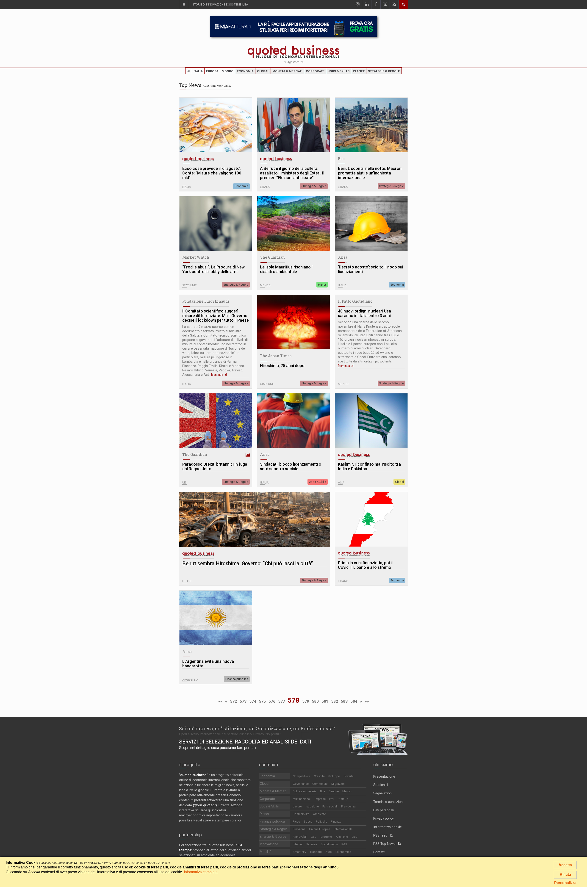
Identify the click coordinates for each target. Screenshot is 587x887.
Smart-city (299, 852)
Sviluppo (334, 776)
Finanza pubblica (236, 679)
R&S (344, 844)
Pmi (331, 799)
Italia (198, 71)
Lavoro (297, 806)
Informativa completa (201, 872)
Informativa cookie (387, 827)
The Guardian (272, 257)
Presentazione (384, 777)
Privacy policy (383, 819)
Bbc (341, 158)
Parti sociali (330, 806)
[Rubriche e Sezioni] (184, 4)
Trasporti (316, 852)
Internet (298, 844)
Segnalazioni (382, 793)
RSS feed (381, 835)
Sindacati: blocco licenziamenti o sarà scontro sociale (290, 466)
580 (315, 701)
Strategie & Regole (384, 71)
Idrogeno (326, 836)
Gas (313, 836)
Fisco (296, 821)
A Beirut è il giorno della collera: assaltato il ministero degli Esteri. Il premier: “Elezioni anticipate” (292, 173)
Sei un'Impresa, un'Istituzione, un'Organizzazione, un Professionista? (257, 728)
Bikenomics (343, 852)
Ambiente (319, 814)
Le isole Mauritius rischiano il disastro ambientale (286, 269)
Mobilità (265, 852)
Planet (359, 71)
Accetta (565, 865)
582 (334, 701)
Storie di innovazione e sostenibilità (220, 4)
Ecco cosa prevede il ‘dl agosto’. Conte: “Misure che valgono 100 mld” (211, 173)
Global (263, 71)
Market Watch (195, 257)
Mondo (227, 71)
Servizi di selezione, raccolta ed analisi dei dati (245, 741)
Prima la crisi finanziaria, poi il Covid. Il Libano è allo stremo (365, 565)
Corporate (315, 71)
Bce (322, 791)
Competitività (301, 776)
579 (305, 701)
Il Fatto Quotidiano (355, 301)
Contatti (379, 852)
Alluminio (342, 836)
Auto (328, 852)
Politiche (321, 821)
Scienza (311, 844)
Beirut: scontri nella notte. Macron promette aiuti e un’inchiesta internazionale (369, 173)
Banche (334, 791)
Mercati (347, 791)
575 (262, 701)
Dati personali (383, 810)
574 (252, 701)
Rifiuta (565, 874)
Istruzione (312, 806)
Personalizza (565, 883)
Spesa (308, 821)
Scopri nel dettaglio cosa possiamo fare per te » (217, 748)
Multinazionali (302, 799)
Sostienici (380, 785)
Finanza (336, 821)
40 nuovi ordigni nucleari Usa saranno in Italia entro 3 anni (364, 313)
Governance (301, 783)
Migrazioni (338, 783)
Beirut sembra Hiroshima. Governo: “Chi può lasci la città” (247, 564)
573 (243, 701)
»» (367, 701)
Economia (245, 71)
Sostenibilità (301, 814)
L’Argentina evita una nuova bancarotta (208, 663)
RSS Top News (385, 844)
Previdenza (348, 806)
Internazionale (343, 829)
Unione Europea (319, 829)
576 (272, 701)
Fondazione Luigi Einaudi (205, 301)
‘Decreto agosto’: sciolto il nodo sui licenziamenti (370, 269)
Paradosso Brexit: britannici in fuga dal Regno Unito (214, 466)
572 (233, 701)
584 (353, 701)
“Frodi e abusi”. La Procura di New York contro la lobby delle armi (213, 269)
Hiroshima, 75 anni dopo (282, 365)
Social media (329, 844)
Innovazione (269, 844)
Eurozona (299, 829)
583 (344, 701)
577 (281, 701)
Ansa (342, 257)
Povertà (349, 776)
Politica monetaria (304, 791)
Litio (354, 836)
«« (220, 701)
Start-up (343, 799)
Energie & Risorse (273, 837)
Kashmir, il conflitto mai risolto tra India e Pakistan (369, 466)
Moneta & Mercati (287, 71)
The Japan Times (275, 355)
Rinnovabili (300, 836)
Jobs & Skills (338, 71)
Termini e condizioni (388, 802)
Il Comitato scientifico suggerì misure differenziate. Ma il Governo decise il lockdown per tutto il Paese (215, 316)
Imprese (320, 799)
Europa (212, 71)
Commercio (320, 783)
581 (324, 701)
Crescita (319, 776)
